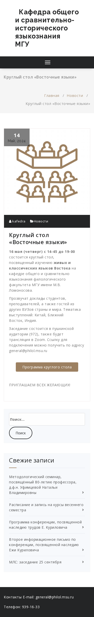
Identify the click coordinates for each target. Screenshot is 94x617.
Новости (75, 95)
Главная (51, 95)
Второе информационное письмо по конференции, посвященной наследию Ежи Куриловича (44, 544)
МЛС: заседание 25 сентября (35, 562)
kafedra (19, 221)
